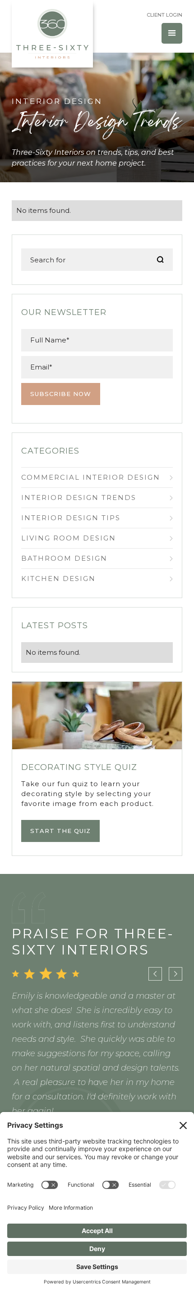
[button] (172, 33)
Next (175, 974)
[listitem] (97, 1063)
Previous (155, 974)
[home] (52, 34)
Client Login (164, 15)
